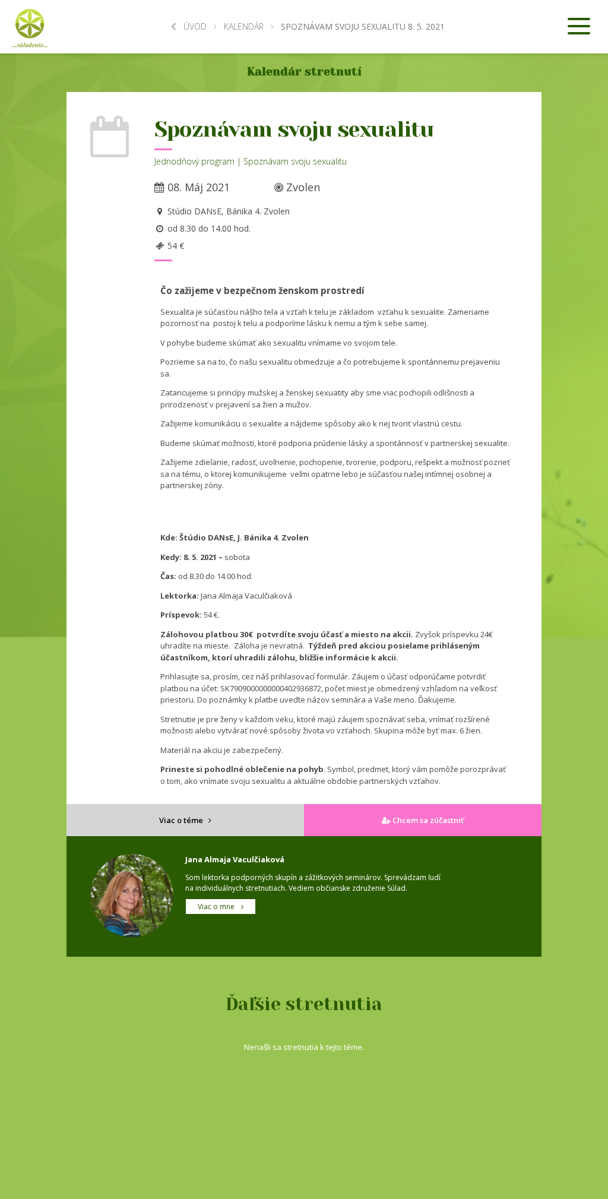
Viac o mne (217, 906)
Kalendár (244, 26)
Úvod (195, 26)
